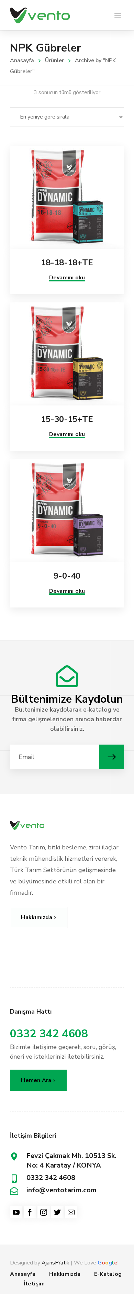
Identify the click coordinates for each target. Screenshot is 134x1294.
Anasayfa (22, 60)
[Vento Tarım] (40, 15)
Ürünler (54, 60)
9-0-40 (67, 575)
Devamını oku (67, 277)
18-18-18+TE (67, 262)
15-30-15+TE (67, 419)
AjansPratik (55, 1263)
